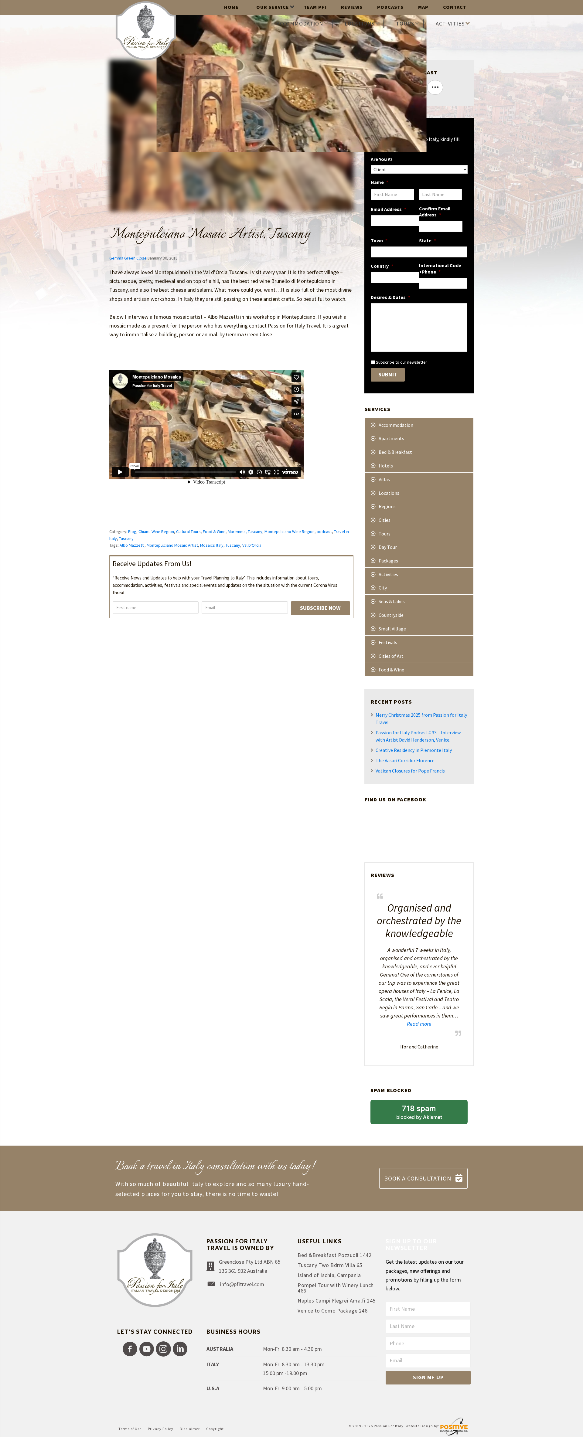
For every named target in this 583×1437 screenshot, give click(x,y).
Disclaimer (190, 1428)
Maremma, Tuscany (245, 531)
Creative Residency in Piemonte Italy (414, 750)
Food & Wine (214, 531)
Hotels (386, 466)
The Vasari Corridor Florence (405, 760)
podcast (324, 531)
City (383, 588)
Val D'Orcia (251, 545)
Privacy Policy (160, 1428)
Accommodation (396, 425)
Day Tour (388, 547)
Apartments (391, 438)
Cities (384, 520)
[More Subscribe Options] (435, 87)
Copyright (215, 1428)
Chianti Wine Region (156, 531)
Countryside (391, 615)
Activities (388, 574)
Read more (404, 1023)
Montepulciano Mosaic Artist (172, 545)
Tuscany (126, 538)
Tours (384, 534)
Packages (388, 561)
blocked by (427, 1114)
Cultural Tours (188, 531)
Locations (389, 493)
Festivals (388, 642)
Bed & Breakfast (395, 452)
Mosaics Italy (211, 545)
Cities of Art (391, 656)
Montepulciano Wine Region (289, 531)
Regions (387, 506)
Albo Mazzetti (132, 545)
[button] (130, 1349)
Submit (387, 374)
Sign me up (428, 1377)
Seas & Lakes (392, 601)
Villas (384, 479)
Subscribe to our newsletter (401, 362)
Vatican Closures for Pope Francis (410, 771)
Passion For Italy (389, 1426)
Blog (132, 531)
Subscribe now (320, 607)
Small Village (392, 629)
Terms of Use (129, 1428)
